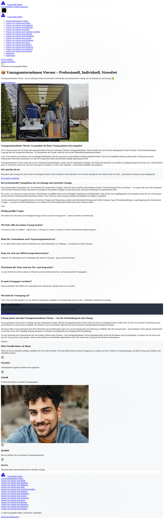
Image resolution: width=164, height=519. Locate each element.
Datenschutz (10, 55)
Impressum (10, 53)
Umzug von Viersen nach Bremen (19, 45)
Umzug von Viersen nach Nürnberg (19, 49)
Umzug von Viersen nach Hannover (19, 47)
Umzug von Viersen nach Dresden (19, 51)
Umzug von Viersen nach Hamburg (19, 25)
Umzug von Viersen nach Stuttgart (19, 34)
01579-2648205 (7, 7)
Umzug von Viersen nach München (19, 27)
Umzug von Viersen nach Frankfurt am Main (23, 32)
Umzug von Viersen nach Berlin (18, 23)
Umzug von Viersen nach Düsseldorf (20, 36)
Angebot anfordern (20, 7)
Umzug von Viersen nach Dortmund (19, 40)
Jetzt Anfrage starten (8, 313)
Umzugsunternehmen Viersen (17, 21)
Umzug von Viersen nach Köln (17, 30)
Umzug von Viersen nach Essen (18, 43)
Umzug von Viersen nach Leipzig (18, 38)
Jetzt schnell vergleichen (10, 178)
